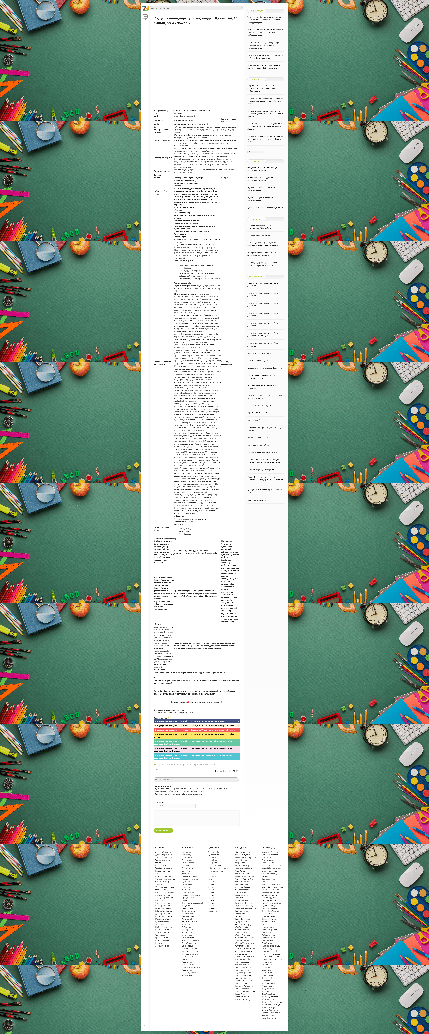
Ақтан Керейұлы (242, 860)
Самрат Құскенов (258, 170)
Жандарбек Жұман (243, 935)
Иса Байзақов (241, 954)
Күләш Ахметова (242, 964)
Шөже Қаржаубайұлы (271, 1007)
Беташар (212, 873)
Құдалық (212, 857)
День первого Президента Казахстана (188, 959)
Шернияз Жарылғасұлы (272, 1002)
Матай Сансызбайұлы (271, 865)
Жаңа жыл (186, 852)
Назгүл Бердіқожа (270, 897)
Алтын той (213, 876)
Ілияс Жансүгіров (269, 1018)
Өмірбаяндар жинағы (164, 887)
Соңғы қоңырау (189, 911)
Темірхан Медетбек (270, 951)
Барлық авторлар (255, 152)
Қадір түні (212, 911)
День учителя (188, 938)
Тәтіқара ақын (268, 948)
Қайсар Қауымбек (243, 975)
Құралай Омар (241, 983)
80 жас (211, 905)
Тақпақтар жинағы (163, 857)
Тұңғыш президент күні (192, 954)
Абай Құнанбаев (242, 852)
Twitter (192, 712)
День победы (188, 908)
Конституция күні (189, 921)
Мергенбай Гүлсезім (259, 255)
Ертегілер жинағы (163, 908)
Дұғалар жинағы (162, 913)
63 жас (211, 900)
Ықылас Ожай (268, 1015)
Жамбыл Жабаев (242, 927)
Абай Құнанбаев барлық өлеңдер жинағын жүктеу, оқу (179, 791)
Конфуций (255, 91)
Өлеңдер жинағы (162, 889)
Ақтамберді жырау (243, 865)
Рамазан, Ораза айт (190, 972)
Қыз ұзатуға (213, 855)
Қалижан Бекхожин (243, 978)
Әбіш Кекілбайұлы (243, 889)
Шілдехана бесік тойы (218, 868)
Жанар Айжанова (242, 930)
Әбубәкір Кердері (243, 887)
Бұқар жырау (241, 921)
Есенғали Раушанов (244, 986)
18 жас (211, 881)
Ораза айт (212, 908)
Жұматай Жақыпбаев (244, 943)
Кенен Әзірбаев (242, 962)
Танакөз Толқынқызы (271, 946)
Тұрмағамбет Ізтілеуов (272, 959)
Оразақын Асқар (269, 919)
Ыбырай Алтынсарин (271, 1013)
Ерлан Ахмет (240, 994)
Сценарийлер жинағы (165, 879)
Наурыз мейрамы (190, 876)
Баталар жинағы (162, 905)
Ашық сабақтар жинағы (165, 852)
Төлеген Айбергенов (271, 956)
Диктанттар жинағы (164, 855)
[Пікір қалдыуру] (145, 16)
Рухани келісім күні (190, 940)
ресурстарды (193, 484)
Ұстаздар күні (188, 935)
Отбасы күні (187, 927)
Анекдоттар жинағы (164, 897)
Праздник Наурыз (190, 879)
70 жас (211, 903)
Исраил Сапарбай (243, 959)
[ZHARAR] (145, 7)
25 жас (211, 884)
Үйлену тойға (214, 852)
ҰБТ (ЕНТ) (159, 924)
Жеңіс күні (186, 905)
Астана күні (187, 919)
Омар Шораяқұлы (270, 908)
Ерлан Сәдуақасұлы (243, 999)
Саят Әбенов (267, 932)
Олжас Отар (267, 913)
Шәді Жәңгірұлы (269, 988)
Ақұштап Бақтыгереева (245, 857)
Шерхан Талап (268, 999)
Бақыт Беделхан (242, 895)
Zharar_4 (226, 771)
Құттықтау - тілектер (164, 916)
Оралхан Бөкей (268, 916)
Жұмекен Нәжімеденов (245, 948)
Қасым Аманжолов (243, 980)
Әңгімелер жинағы (163, 903)
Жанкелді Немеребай (244, 938)
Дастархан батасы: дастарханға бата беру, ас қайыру (178, 794)
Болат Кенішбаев (242, 919)
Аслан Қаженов (242, 873)
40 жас (211, 889)
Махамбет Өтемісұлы (271, 852)
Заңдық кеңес (161, 935)
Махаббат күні (188, 887)
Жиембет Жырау (242, 940)
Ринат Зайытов (268, 921)
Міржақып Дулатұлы (271, 892)
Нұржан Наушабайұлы (272, 903)
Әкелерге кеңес (162, 943)
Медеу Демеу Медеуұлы (272, 887)
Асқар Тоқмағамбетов (244, 876)
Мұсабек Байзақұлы (270, 873)
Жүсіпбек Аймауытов (244, 951)
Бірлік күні (186, 889)
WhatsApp (172, 712)
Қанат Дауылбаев (243, 967)
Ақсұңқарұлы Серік (243, 868)
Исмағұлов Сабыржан (244, 956)
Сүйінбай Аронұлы (270, 930)
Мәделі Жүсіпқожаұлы (271, 868)
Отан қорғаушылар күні (192, 903)
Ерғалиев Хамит (242, 996)
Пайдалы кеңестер (163, 927)
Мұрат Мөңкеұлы (269, 871)
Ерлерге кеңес (161, 938)
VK (165, 712)
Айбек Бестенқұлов (243, 881)
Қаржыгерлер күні (190, 951)
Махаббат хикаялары (164, 919)
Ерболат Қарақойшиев (245, 991)
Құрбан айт (187, 975)
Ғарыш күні (187, 884)
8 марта (185, 873)
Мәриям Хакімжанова (271, 884)
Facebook (158, 712)
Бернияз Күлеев (242, 911)
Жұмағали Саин (242, 946)
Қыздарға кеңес (162, 940)
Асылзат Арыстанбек (244, 879)
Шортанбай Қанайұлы (271, 1005)
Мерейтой (213, 860)
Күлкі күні (186, 881)
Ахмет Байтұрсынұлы (260, 58)
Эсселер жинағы (162, 895)
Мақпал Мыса (268, 863)
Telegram (183, 712)
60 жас (211, 897)
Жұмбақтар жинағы (164, 868)
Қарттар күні (187, 932)
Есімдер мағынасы (163, 911)
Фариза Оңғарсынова (271, 1010)
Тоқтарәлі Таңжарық (271, 954)
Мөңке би (266, 881)
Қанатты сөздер (162, 921)
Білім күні (186, 924)
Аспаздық (159, 900)
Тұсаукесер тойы (215, 871)
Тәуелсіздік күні (189, 964)
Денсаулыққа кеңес (163, 932)
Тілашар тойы (214, 865)
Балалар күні (187, 913)
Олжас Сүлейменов (270, 911)
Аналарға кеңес (162, 946)
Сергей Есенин (268, 938)
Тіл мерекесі (187, 930)
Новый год (186, 855)
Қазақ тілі (214, 764)
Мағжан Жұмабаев (270, 855)
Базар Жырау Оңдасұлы (245, 908)
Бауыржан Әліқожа (243, 903)
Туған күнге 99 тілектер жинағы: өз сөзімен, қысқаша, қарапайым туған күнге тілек (191, 788)
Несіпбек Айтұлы (269, 900)
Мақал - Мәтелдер (163, 865)
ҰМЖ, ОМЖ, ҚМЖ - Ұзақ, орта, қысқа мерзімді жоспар (184, 764)
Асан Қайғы (240, 871)
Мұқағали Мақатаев (270, 889)
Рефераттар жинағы (164, 876)
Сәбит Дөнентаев (269, 935)
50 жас (211, 892)
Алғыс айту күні (188, 868)
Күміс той (212, 879)
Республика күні (189, 943)
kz (158, 764)
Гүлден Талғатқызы (266, 265)
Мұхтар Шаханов (269, 895)
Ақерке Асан (240, 863)
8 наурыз (186, 871)
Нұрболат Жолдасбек (271, 905)
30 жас (211, 887)
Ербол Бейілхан (242, 988)
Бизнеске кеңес (162, 930)
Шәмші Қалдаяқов (270, 996)
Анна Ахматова (241, 884)
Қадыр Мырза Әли (243, 972)
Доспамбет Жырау (243, 924)
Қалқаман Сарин (242, 970)
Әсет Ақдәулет (241, 892)
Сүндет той (213, 863)
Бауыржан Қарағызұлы (245, 905)
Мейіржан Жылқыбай (260, 228)
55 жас (211, 895)
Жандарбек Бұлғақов (244, 932)
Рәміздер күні (188, 916)
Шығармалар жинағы (164, 892)
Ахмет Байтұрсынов (243, 855)
